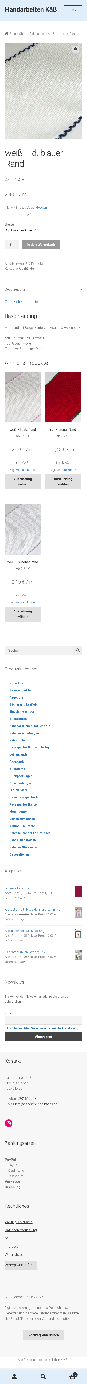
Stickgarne (17, 768)
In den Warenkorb (41, 244)
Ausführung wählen (22, 482)
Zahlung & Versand (19, 1222)
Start (13, 33)
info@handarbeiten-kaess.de (36, 1104)
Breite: (10, 224)
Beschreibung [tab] (15, 289)
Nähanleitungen (21, 783)
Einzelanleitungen (22, 711)
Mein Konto (14, 1377)
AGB (8, 1238)
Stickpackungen (21, 776)
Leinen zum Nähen (22, 818)
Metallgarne (18, 811)
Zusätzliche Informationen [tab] (24, 302)
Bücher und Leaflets (24, 704)
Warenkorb (67, 1373)
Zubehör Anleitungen (24, 733)
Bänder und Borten (23, 840)
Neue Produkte (20, 690)
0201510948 (26, 1099)
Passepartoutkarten (24, 804)
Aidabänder (37, 33)
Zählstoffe (17, 740)
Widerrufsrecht (15, 1255)
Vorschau (16, 683)
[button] (75, 49)
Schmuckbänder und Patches (30, 833)
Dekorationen (19, 854)
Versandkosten (37, 207)
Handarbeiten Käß (31, 9)
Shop (22, 33)
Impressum (13, 1247)
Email (8, 1013)
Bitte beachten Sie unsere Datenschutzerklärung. (44, 1028)
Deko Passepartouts (24, 797)
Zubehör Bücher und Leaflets (30, 726)
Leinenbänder (19, 754)
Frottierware (18, 790)
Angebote (16, 697)
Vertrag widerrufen (18, 1265)
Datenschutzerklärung (21, 1230)
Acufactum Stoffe (22, 826)
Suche (43, 1377)
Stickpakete (18, 718)
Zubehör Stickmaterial (25, 847)
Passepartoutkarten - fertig (29, 747)
